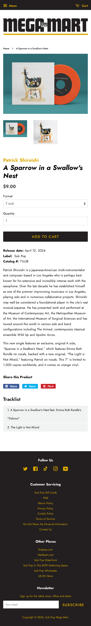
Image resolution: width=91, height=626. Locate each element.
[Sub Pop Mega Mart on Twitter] (25, 470)
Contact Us (45, 529)
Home (6, 48)
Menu (12, 6)
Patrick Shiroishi (21, 160)
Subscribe (73, 604)
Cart (84, 6)
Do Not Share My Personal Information (45, 524)
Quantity (9, 213)
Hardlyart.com (46, 555)
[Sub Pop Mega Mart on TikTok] (45, 470)
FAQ (45, 498)
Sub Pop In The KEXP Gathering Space (45, 565)
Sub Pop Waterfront (45, 560)
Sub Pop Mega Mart (56, 617)
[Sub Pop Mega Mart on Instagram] (55, 470)
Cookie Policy (46, 514)
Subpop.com (45, 549)
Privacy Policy (45, 508)
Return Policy (45, 503)
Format (7, 196)
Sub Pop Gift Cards (45, 493)
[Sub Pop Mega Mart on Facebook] (35, 470)
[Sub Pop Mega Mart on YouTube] (65, 470)
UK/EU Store (45, 576)
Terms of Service (45, 519)
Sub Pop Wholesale (45, 571)
